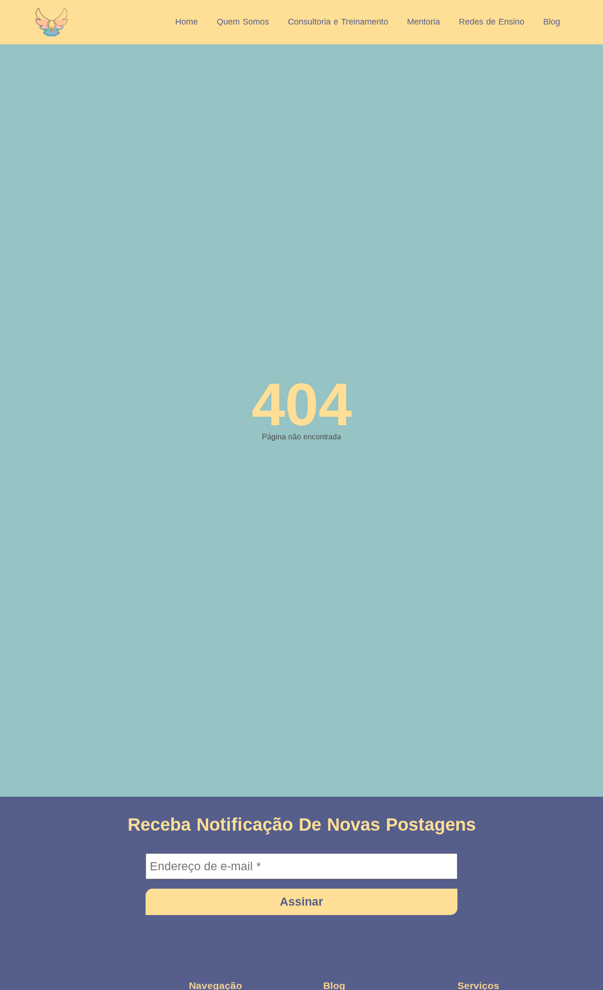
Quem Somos (243, 21)
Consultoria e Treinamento (338, 21)
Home (186, 21)
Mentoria (423, 21)
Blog (551, 21)
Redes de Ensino (491, 21)
